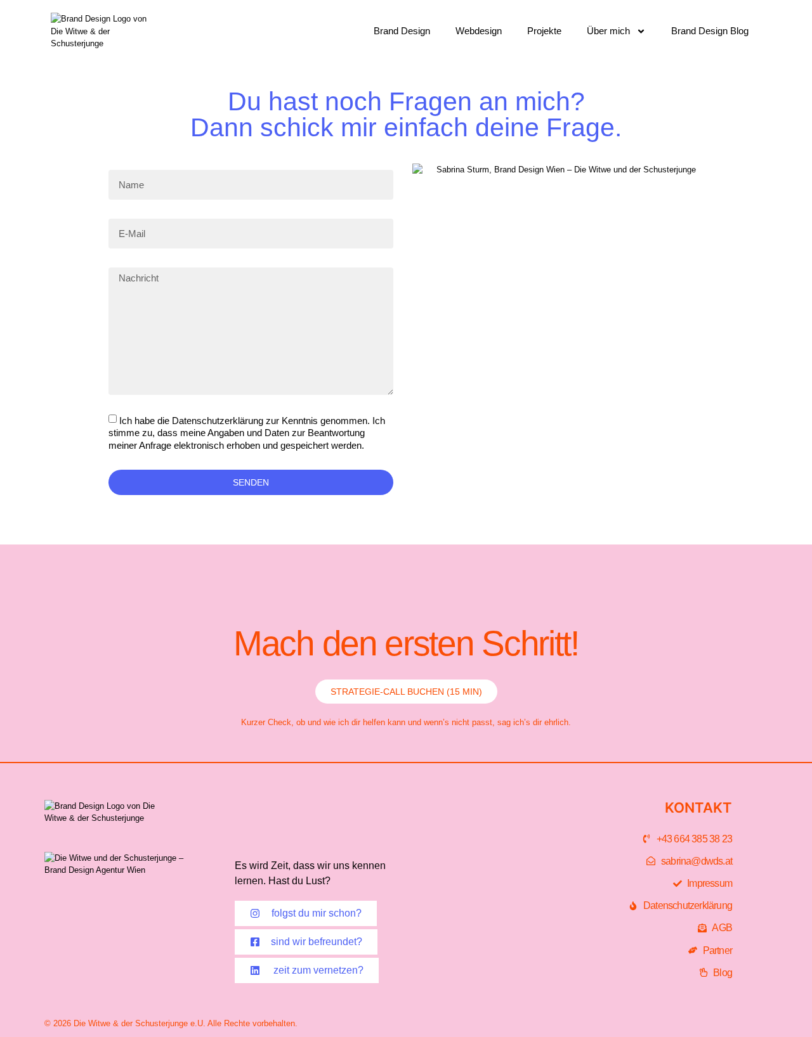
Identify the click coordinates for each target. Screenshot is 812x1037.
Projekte (544, 30)
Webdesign (478, 30)
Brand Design (402, 30)
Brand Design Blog (710, 30)
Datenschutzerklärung (217, 420)
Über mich (608, 30)
